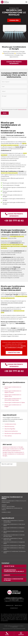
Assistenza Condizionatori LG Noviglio (13, 447)
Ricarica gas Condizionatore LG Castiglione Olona (13, 528)
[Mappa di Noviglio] (14, 477)
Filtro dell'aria (8, 435)
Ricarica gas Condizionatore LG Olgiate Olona (12, 395)
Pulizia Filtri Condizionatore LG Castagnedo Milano (14, 542)
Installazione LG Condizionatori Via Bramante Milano (14, 552)
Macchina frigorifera (9, 428)
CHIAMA (7, 634)
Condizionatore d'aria (10, 424)
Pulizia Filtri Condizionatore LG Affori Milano (14, 545)
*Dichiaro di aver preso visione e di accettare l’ (14, 109)
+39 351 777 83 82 (9, 566)
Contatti (7, 575)
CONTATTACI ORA (14, 352)
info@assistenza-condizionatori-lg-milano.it (14, 570)
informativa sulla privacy (22, 109)
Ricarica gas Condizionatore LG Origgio (12, 405)
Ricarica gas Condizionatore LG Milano (12, 387)
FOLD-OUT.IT (10, 628)
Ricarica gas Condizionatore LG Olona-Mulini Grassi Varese (12, 399)
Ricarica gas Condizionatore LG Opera (14, 402)
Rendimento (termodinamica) (12, 433)
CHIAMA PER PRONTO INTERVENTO (14, 62)
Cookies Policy (14, 608)
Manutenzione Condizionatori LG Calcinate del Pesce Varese (14, 535)
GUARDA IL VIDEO (6, 512)
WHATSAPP (21, 634)
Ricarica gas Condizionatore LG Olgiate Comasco (12, 391)
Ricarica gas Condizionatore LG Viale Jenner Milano (14, 525)
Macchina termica (9, 426)
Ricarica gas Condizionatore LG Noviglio (13, 448)
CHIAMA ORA (14, 20)
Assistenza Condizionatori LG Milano (13, 579)
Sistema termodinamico (11, 431)
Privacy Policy (18, 605)
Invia (4, 113)
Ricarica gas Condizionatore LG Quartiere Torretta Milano (13, 521)
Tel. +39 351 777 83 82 (14, 599)
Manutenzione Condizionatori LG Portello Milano (13, 532)
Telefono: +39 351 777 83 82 (8, 506)
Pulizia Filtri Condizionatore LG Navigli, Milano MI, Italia (12, 539)
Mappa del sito (9, 605)
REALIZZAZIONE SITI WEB (19, 628)
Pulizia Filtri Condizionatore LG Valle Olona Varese (13, 548)
